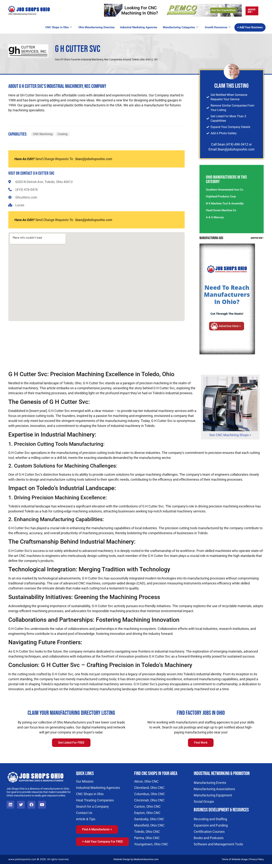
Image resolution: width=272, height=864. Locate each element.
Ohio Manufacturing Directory (96, 27)
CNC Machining (42, 134)
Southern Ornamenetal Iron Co (224, 189)
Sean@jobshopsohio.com (93, 159)
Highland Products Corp (221, 196)
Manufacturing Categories (179, 27)
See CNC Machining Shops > (230, 435)
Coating (62, 134)
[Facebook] (31, 805)
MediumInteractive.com (146, 859)
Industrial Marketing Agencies (138, 27)
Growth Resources (216, 27)
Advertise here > (251, 10)
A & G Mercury (215, 217)
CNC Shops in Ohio (57, 27)
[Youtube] (42, 805)
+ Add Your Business (250, 27)
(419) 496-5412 (237, 144)
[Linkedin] (10, 805)
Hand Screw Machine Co (221, 210)
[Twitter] (21, 805)
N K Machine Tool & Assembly (225, 203)
